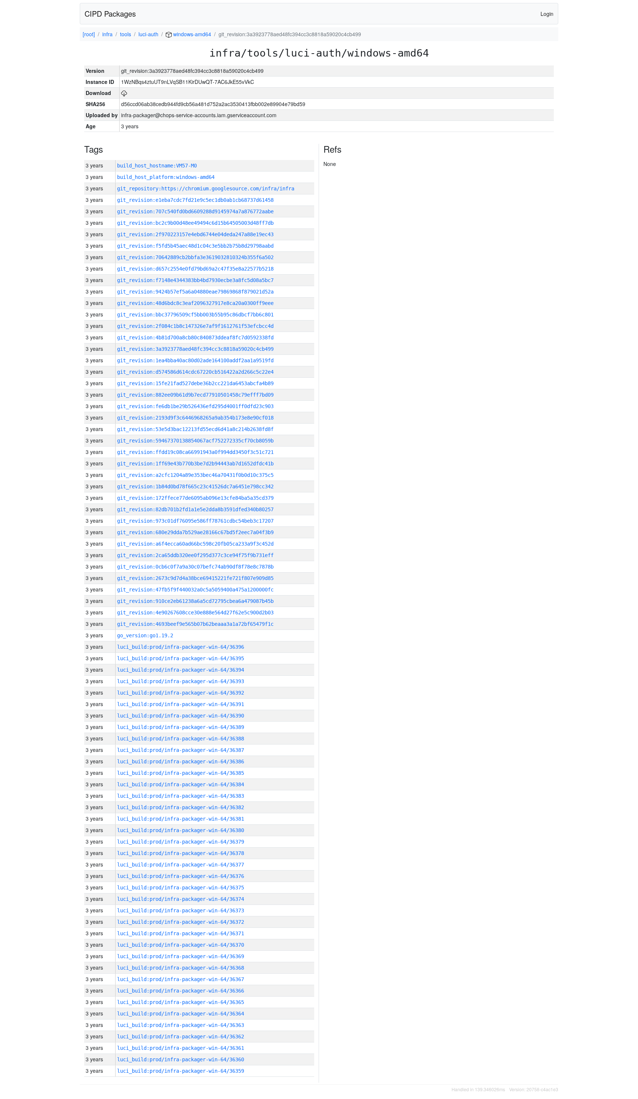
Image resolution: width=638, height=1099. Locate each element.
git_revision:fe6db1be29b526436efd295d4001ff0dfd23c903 (195, 406)
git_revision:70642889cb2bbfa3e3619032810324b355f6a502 (195, 257)
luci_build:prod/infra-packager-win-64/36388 (180, 739)
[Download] (124, 92)
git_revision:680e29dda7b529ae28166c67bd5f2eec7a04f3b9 (195, 532)
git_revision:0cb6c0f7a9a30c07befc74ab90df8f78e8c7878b (195, 567)
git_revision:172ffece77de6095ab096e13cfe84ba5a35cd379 (195, 498)
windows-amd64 (191, 34)
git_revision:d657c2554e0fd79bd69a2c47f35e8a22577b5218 (195, 269)
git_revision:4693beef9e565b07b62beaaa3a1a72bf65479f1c (195, 624)
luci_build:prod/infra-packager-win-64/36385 (180, 773)
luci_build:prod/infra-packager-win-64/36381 (180, 819)
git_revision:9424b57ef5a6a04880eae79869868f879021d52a (195, 292)
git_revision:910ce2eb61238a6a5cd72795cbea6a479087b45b (195, 601)
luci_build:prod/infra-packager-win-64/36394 (180, 670)
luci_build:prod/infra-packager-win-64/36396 (180, 647)
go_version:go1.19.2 (145, 635)
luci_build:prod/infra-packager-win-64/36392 (180, 693)
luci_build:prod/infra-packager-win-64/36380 (180, 830)
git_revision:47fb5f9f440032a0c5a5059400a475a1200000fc (195, 590)
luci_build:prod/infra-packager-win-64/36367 (180, 979)
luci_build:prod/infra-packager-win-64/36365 (180, 1002)
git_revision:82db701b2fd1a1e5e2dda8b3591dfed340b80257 (195, 509)
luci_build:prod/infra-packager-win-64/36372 (180, 922)
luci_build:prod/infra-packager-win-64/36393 (180, 681)
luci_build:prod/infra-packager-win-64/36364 (180, 1014)
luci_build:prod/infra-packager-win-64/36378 (180, 853)
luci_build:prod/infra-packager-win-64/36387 (180, 750)
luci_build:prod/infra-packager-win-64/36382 (180, 807)
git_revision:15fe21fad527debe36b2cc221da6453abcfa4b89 (195, 383)
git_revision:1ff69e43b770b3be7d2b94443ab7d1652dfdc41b (195, 464)
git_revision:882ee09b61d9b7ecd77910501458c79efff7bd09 (195, 395)
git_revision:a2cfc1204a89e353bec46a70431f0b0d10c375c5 (195, 475)
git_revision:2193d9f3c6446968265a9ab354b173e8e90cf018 (195, 418)
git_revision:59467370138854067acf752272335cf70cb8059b (195, 441)
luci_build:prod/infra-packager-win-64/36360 (180, 1059)
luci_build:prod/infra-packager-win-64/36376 (180, 876)
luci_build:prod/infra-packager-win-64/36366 (180, 991)
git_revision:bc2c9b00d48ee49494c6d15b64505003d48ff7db (195, 223)
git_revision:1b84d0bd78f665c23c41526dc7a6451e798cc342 (195, 486)
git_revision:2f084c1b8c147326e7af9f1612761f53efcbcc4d (195, 326)
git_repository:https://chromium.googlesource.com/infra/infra (205, 188)
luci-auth (148, 34)
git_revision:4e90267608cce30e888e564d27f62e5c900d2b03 (195, 612)
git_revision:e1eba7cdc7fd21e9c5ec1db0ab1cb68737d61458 (195, 200)
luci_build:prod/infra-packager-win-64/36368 (180, 968)
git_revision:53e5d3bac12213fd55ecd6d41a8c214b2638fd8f (195, 429)
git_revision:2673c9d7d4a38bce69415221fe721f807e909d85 (195, 578)
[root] (89, 34)
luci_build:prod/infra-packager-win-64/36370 (180, 945)
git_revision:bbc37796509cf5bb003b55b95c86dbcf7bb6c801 (195, 315)
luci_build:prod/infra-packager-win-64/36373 (180, 910)
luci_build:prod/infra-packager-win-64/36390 (180, 716)
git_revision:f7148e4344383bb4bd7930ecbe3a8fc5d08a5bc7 (195, 280)
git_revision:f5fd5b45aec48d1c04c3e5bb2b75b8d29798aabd (195, 246)
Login (547, 13)
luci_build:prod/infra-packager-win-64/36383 (180, 796)
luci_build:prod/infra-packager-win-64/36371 (180, 933)
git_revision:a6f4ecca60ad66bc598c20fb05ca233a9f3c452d (195, 544)
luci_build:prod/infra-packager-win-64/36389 (180, 727)
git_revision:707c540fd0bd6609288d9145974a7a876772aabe (195, 211)
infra (107, 34)
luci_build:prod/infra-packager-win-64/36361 (180, 1048)
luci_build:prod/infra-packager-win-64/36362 (180, 1036)
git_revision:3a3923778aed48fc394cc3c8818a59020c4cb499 (195, 349)
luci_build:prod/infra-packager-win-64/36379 (180, 842)
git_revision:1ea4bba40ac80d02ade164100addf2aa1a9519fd (195, 360)
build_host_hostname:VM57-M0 (157, 166)
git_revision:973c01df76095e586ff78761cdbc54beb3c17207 (195, 521)
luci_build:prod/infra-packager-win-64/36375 (180, 888)
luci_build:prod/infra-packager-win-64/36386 (180, 761)
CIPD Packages (110, 13)
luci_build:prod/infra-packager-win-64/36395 (180, 658)
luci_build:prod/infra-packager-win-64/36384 (180, 784)
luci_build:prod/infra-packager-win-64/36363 (180, 1025)
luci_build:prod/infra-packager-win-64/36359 (180, 1071)
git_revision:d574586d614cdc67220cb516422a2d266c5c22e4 (195, 372)
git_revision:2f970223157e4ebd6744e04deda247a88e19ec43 (195, 234)
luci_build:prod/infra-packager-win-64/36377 (180, 865)
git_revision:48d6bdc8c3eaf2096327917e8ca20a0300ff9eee (195, 303)
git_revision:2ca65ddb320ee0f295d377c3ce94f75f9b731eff (195, 555)
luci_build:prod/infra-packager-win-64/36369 (180, 956)
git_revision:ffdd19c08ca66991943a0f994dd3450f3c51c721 (195, 452)
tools (125, 34)
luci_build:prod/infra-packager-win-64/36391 (180, 704)
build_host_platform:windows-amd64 (166, 177)
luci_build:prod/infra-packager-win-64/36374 (180, 899)
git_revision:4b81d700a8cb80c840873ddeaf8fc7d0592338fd (195, 337)
